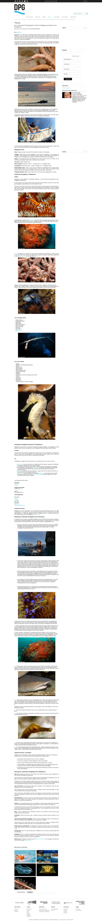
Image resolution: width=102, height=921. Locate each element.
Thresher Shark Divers (40, 839)
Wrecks (17, 331)
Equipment (65, 17)
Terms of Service (70, 919)
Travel (50, 17)
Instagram (65, 912)
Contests (73, 17)
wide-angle (32, 220)
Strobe (15, 500)
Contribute (78, 909)
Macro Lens (16, 504)
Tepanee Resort (28, 840)
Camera (16, 484)
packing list (37, 514)
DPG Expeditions (54, 909)
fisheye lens (20, 473)
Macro (15, 253)
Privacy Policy (63, 919)
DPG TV (53, 910)
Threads (65, 911)
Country (66, 74)
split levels (41, 473)
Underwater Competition (44, 911)
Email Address (67, 59)
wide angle (20, 471)
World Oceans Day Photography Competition (44, 910)
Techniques (29, 17)
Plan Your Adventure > (66, 88)
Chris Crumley (76, 93)
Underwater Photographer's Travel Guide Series (32, 19)
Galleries (56, 17)
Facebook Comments (21, 892)
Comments (30, 892)
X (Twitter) (65, 910)
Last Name (67, 69)
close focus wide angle (37, 474)
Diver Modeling (19, 330)
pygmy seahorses (22, 256)
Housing (16, 485)
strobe (21, 488)
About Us (16, 909)
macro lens (20, 464)
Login (85, 1)
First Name (67, 64)
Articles (37, 17)
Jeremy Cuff (19, 28)
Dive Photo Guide (51, 1)
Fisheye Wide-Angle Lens (19, 505)
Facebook (65, 909)
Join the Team (79, 910)
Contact (16, 910)
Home (15, 19)
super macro (36, 467)
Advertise (85, 27)
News (43, 17)
